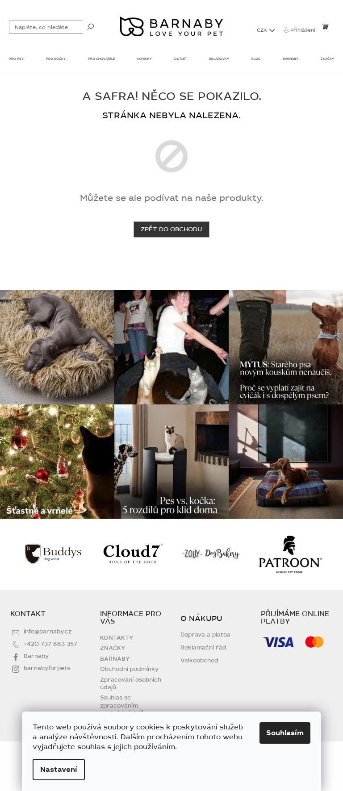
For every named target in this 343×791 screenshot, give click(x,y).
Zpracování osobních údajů (130, 683)
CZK (262, 30)
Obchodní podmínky (129, 669)
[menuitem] (16, 60)
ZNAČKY (112, 648)
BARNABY (115, 659)
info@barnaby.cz (47, 632)
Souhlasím (285, 733)
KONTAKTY (116, 638)
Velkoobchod (199, 661)
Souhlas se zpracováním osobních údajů (122, 705)
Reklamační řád (203, 648)
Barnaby (36, 656)
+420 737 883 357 (50, 644)
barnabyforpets (47, 668)
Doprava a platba (205, 635)
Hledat (90, 26)
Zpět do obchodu (171, 229)
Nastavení (58, 769)
